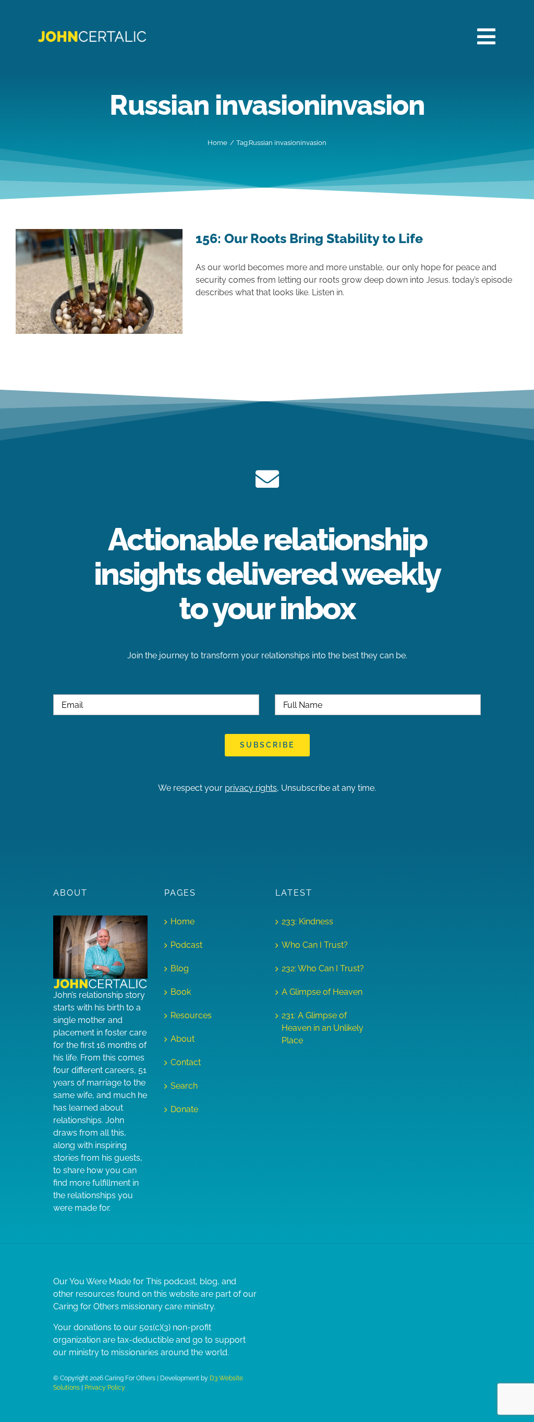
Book (181, 992)
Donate (184, 1109)
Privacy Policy (104, 1387)
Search (184, 1086)
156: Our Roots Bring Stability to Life (309, 238)
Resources (191, 1015)
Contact (186, 1062)
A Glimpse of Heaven (322, 992)
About (183, 1039)
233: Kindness (307, 921)
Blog (180, 968)
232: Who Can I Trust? (323, 968)
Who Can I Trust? (315, 945)
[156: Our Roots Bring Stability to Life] (99, 281)
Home (183, 921)
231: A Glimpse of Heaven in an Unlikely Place (322, 1027)
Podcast (186, 945)
